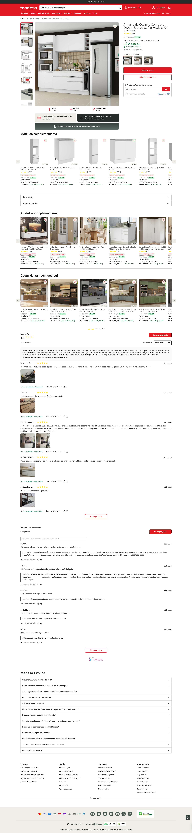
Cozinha (24, 13)
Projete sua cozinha (152, 13)
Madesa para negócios (106, 775)
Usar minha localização (136, 94)
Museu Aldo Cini (142, 782)
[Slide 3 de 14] (27, 55)
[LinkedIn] (117, 814)
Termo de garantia (65, 789)
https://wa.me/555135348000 (132, 555)
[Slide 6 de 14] (27, 94)
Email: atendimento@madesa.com (32, 775)
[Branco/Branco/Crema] (138, 60)
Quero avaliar (160, 335)
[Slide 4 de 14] (27, 68)
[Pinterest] (111, 814)
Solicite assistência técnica (68, 775)
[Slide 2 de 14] (27, 42)
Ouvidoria (62, 782)
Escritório (68, 13)
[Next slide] (174, 161)
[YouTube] (105, 814)
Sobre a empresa (143, 768)
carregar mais (96, 517)
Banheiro (77, 13)
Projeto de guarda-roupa (106, 771)
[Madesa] (28, 7)
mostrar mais (96, 650)
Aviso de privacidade (144, 785)
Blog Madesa (141, 775)
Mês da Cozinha (103, 789)
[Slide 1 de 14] (27, 29)
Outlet (95, 13)
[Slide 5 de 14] (27, 81)
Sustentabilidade (143, 771)
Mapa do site (63, 785)
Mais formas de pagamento (132, 50)
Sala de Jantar (43, 13)
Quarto (32, 13)
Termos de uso (142, 789)
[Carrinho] (169, 8)
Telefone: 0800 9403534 (28, 771)
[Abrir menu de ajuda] (188, 817)
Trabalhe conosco (143, 778)
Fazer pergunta (160, 532)
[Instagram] (92, 814)
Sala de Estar (57, 13)
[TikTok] (130, 814)
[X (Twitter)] (123, 814)
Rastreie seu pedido (66, 771)
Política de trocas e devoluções (69, 778)
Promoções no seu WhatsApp (108, 782)
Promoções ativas (104, 785)
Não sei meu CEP (164, 94)
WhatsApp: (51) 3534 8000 (29, 768)
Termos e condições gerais (146, 792)
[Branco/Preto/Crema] (148, 60)
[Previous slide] (18, 161)
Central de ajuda (65, 768)
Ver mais (165, 13)
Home (22, 19)
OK (166, 89)
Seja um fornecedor (105, 778)
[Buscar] (80, 7)
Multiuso (87, 13)
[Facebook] (99, 814)
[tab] (28, 268)
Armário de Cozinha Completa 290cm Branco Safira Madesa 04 (48, 19)
